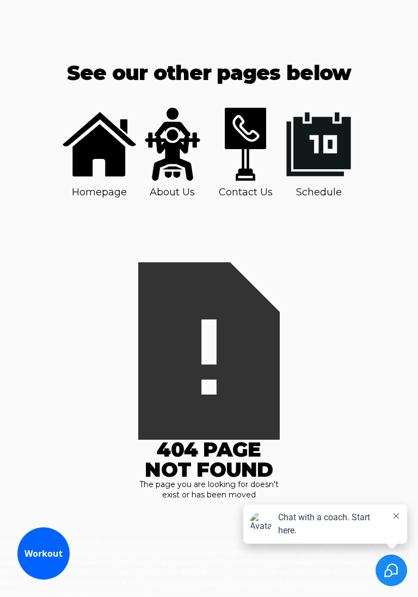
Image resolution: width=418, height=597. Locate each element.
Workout (43, 553)
